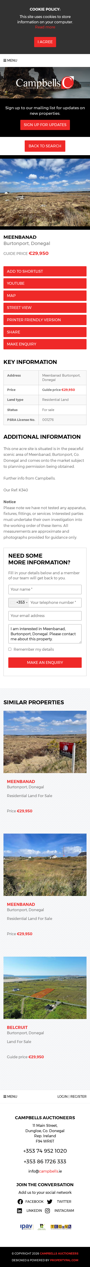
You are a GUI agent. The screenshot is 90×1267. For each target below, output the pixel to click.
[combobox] (19, 602)
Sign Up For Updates (45, 125)
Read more (45, 27)
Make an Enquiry (45, 662)
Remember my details (34, 649)
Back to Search (45, 146)
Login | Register (72, 1097)
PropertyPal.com (64, 1260)
